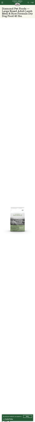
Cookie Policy (9, 419)
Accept (27, 416)
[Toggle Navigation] (2, 2)
